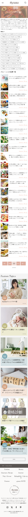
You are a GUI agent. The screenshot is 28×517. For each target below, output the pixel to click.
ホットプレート (6, 39)
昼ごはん (14, 63)
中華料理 (12, 42)
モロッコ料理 (6, 63)
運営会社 (3, 503)
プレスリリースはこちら (6, 498)
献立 (19, 36)
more (14, 459)
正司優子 (13, 68)
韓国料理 (5, 42)
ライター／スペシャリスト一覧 (17, 501)
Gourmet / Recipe (7, 473)
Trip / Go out (7, 476)
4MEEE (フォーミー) (10, 503)
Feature (7, 481)
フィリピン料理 (6, 55)
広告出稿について (23, 498)
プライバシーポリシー (20, 500)
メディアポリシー (11, 500)
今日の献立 (21, 68)
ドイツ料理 (22, 52)
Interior (21, 473)
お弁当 (12, 34)
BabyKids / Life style (21, 477)
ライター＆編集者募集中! (21, 503)
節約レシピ (15, 39)
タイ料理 (5, 44)
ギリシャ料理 (16, 60)
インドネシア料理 (6, 58)
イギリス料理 (14, 50)
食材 (4, 66)
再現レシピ (5, 68)
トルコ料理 (14, 52)
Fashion (7, 469)
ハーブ (18, 66)
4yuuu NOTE (21, 481)
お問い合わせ (15, 498)
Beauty (21, 469)
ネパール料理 (17, 58)
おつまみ (5, 34)
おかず (13, 36)
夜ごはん (22, 63)
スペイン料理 (6, 47)
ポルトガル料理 (6, 60)
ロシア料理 (5, 52)
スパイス (10, 66)
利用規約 (4, 500)
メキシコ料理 (15, 47)
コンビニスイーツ (21, 34)
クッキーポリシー (6, 501)
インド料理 (5, 50)
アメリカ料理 (21, 42)
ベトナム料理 (13, 44)
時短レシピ (5, 36)
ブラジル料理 (16, 55)
